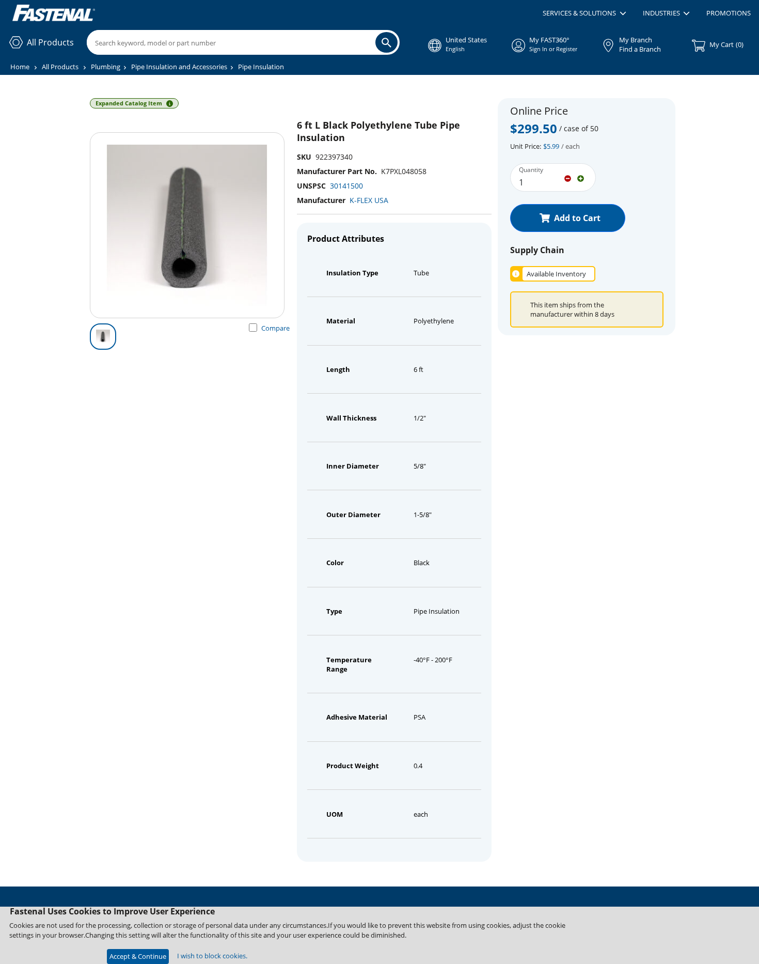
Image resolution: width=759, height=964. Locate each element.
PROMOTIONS (728, 13)
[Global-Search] (386, 42)
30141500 (346, 186)
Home (19, 66)
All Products (60, 66)
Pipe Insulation (261, 66)
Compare (275, 328)
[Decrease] (567, 178)
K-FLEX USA (369, 200)
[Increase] (580, 178)
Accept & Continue (137, 956)
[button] (584, 13)
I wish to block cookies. (212, 955)
